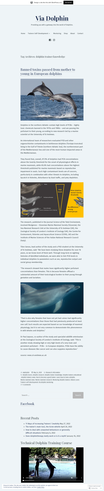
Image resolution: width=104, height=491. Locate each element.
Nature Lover (75, 380)
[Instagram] (53, 40)
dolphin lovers (27, 375)
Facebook (27, 403)
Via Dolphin (52, 18)
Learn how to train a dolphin (65, 377)
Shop (66, 33)
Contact (80, 33)
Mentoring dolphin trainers (61, 380)
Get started (68, 2)
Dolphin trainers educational (72, 375)
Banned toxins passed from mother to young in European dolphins (48, 71)
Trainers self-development (29, 382)
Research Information (53, 372)
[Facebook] (50, 40)
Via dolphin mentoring (46, 382)
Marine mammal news (28, 380)
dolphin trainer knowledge (53, 375)
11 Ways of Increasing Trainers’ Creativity (42, 424)
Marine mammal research (43, 380)
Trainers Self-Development (38, 33)
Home (23, 33)
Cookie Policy (40, 487)
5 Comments (27, 385)
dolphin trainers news (28, 377)
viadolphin (26, 372)
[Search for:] (45, 395)
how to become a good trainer (46, 377)
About (72, 33)
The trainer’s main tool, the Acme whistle (43, 427)
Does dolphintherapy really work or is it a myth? (46, 436)
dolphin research (38, 375)
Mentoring (57, 33)
